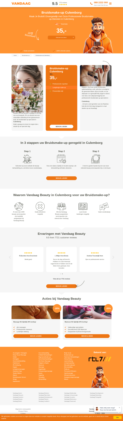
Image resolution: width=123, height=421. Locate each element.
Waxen (15, 375)
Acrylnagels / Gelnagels (20, 353)
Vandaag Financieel (70, 401)
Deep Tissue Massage (19, 355)
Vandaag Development (96, 393)
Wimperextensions (69, 375)
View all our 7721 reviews (61, 279)
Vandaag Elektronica (70, 399)
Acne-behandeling (44, 353)
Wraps (15, 379)
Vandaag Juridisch (44, 401)
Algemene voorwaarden (23, 409)
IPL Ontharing (17, 365)
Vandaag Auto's (17, 393)
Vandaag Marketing (95, 395)
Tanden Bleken (17, 373)
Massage (41, 367)
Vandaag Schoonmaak (71, 395)
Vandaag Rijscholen (44, 395)
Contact (23, 413)
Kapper (15, 367)
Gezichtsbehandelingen (45, 359)
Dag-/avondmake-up (45, 357)
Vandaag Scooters (69, 397)
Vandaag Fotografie (95, 397)
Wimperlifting (42, 379)
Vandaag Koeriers (18, 397)
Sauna (40, 373)
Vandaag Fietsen (43, 399)
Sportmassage (68, 373)
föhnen (66, 379)
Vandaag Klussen (18, 395)
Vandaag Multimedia (70, 393)
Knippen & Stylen (44, 363)
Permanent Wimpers (70, 371)
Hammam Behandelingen (71, 357)
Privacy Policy (23, 411)
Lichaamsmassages (19, 369)
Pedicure (66, 369)
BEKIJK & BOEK (61, 126)
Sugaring (41, 375)
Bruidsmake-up (68, 355)
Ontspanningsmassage (45, 371)
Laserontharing (68, 361)
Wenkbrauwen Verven (19, 377)
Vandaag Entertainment (45, 397)
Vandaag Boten (17, 401)
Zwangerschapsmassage (71, 377)
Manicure (41, 365)
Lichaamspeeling (69, 363)
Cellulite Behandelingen (45, 355)
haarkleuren (16, 381)
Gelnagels (16, 359)
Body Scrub (67, 353)
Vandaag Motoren (44, 393)
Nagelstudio (42, 369)
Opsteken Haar (17, 371)
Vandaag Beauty (18, 399)
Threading (41, 377)
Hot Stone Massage (44, 361)
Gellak (15, 357)
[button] (10, 257)
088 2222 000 (101, 2)
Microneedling (68, 367)
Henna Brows (68, 359)
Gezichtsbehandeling (19, 361)
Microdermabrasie (69, 365)
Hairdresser (16, 363)
